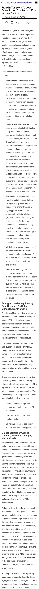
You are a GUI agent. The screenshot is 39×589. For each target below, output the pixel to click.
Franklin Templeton (11, 16)
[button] (6, 23)
